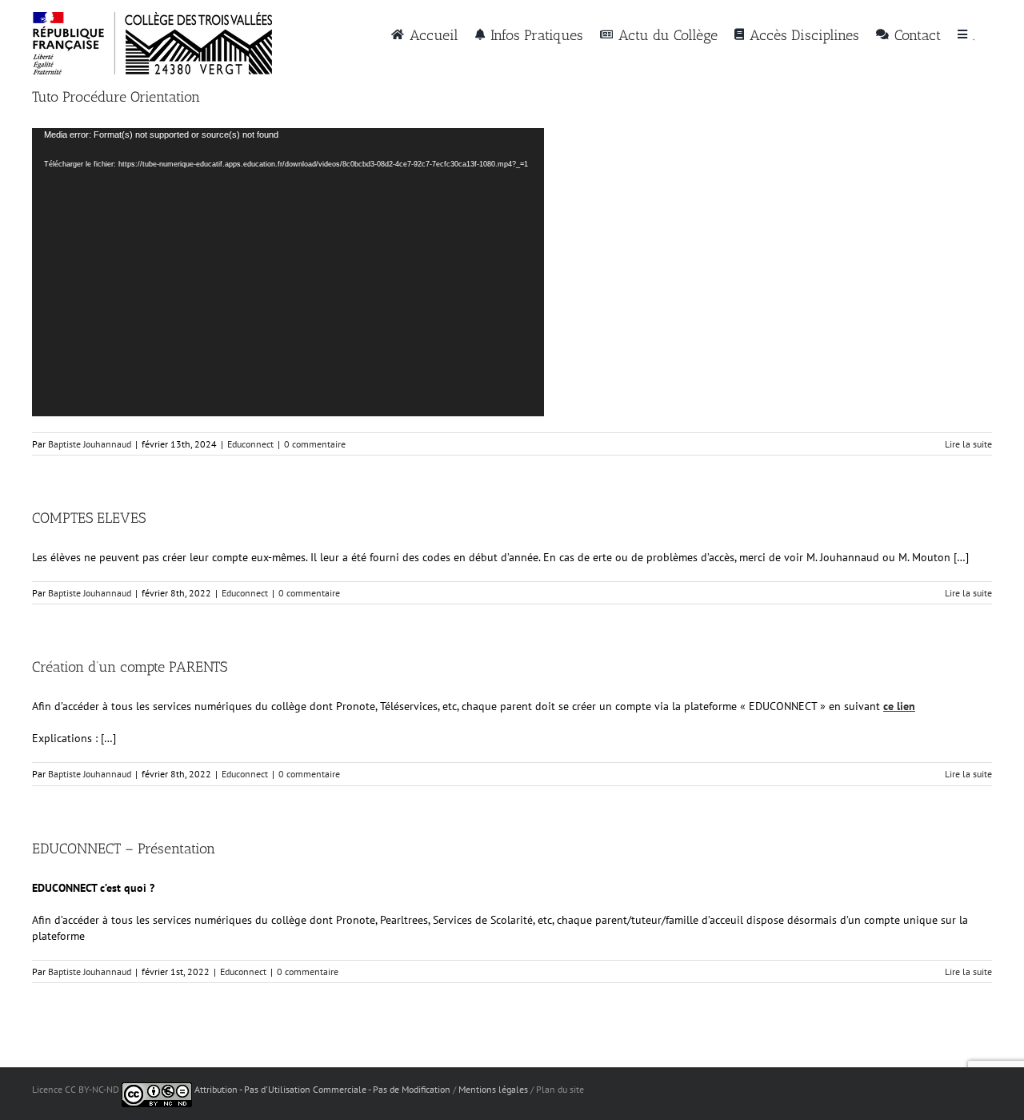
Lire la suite (968, 444)
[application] (288, 272)
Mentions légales (493, 1089)
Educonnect (250, 444)
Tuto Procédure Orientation (116, 97)
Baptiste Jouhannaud (89, 444)
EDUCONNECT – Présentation (123, 848)
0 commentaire (315, 444)
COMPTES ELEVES (89, 518)
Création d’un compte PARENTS (129, 667)
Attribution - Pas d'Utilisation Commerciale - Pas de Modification (322, 1089)
